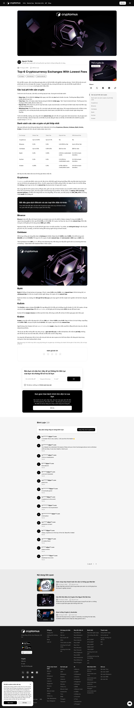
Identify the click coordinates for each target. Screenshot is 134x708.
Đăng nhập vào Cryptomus (86, 429)
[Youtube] (32, 672)
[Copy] (115, 88)
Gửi (74, 379)
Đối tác (25, 702)
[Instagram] (27, 672)
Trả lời (43, 440)
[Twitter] (23, 672)
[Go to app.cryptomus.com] (13, 3)
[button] (52, 266)
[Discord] (32, 677)
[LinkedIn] (37, 672)
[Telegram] (23, 677)
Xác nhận (10, 702)
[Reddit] (27, 677)
